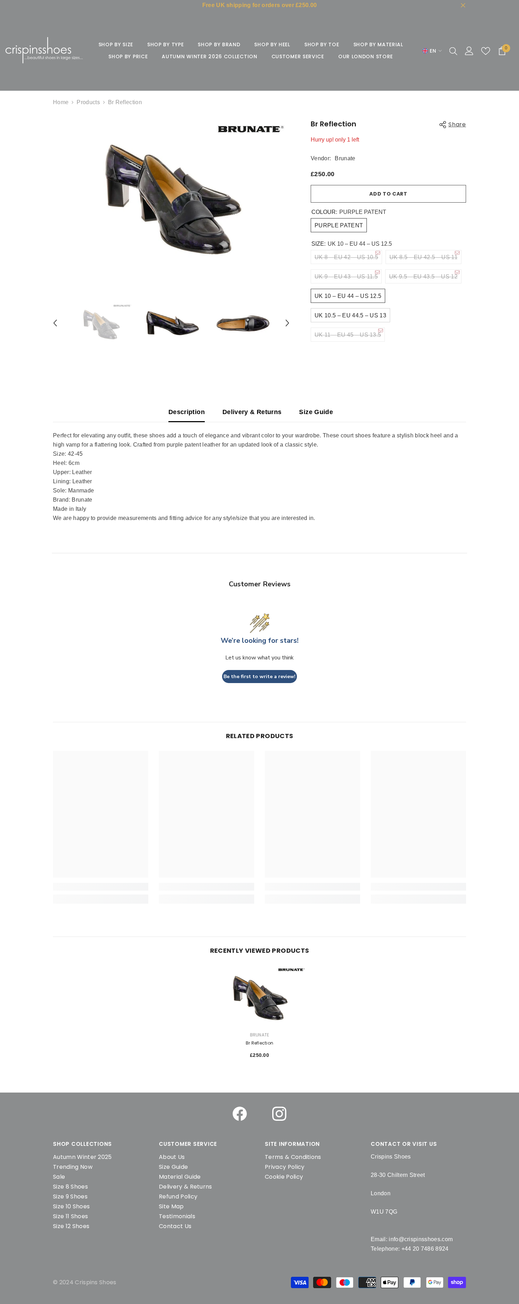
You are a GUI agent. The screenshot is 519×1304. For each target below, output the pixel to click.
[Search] (453, 51)
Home (60, 102)
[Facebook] (240, 1114)
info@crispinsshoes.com (421, 1239)
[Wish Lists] (485, 51)
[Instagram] (279, 1114)
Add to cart (388, 193)
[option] (171, 194)
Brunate (345, 158)
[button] (55, 323)
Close (463, 5)
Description (186, 411)
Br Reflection (259, 1043)
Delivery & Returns (251, 411)
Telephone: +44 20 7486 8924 (410, 1249)
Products (88, 102)
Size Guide (316, 411)
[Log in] (469, 51)
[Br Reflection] (259, 995)
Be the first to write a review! (259, 676)
